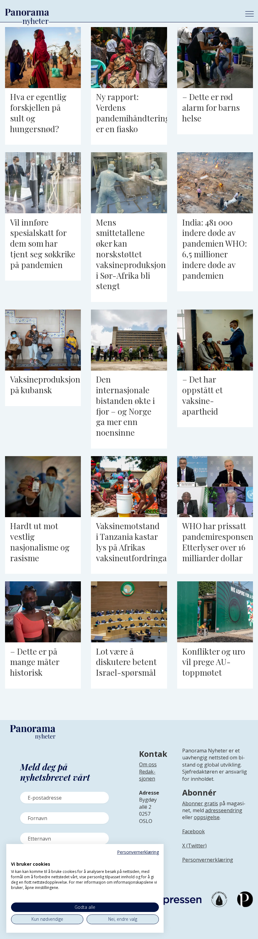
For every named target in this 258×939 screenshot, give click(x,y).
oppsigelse (207, 817)
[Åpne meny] (249, 14)
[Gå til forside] (120, 12)
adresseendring (223, 810)
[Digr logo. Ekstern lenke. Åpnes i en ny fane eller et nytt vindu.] (15, 857)
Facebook (193, 831)
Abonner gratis (200, 803)
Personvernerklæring (207, 859)
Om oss (148, 764)
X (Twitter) (194, 845)
